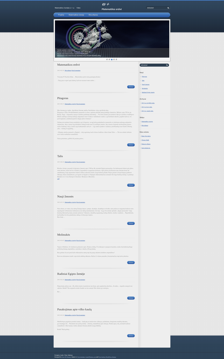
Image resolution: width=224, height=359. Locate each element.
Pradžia (61, 15)
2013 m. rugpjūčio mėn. (148, 103)
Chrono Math (145, 140)
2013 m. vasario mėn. (147, 111)
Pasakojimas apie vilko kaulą (74, 309)
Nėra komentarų (76, 70)
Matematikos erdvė (68, 64)
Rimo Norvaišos (146, 136)
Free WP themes (66, 357)
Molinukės (145, 88)
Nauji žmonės (145, 84)
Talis (143, 80)
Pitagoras (144, 76)
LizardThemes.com (90, 357)
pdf (58, 179)
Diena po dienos (146, 144)
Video (78, 8)
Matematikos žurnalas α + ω (64, 8)
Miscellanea (93, 15)
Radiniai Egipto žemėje (148, 92)
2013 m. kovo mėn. (147, 107)
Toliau (131, 87)
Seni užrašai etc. (146, 148)
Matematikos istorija (76, 15)
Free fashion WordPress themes (107, 357)
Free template (81, 357)
